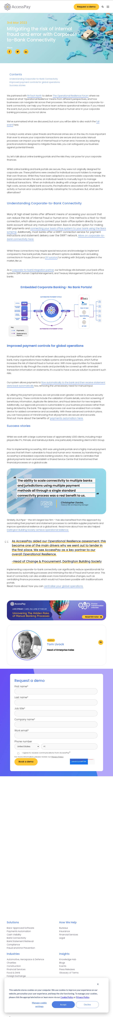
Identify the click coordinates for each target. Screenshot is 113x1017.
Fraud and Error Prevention (21, 948)
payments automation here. (66, 418)
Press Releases (67, 969)
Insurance (64, 931)
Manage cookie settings (39, 1004)
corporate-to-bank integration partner (33, 270)
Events (62, 966)
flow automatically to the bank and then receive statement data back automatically (56, 384)
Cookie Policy (66, 997)
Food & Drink (13, 972)
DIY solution (51, 257)
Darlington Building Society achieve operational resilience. (38, 530)
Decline (87, 1004)
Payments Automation (19, 931)
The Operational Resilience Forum (70, 95)
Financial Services (68, 934)
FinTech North (34, 95)
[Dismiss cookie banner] (98, 984)
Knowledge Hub (67, 959)
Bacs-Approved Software (20, 928)
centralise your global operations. (63, 586)
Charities (11, 962)
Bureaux (63, 928)
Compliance (13, 944)
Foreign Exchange (16, 976)
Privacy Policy (82, 997)
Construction (14, 966)
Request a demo (86, 6)
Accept (63, 1004)
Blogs (62, 962)
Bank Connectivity (16, 938)
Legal (62, 938)
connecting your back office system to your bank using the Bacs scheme (56, 230)
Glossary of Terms (69, 972)
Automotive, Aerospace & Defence (25, 959)
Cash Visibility (14, 934)
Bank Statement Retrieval (20, 941)
